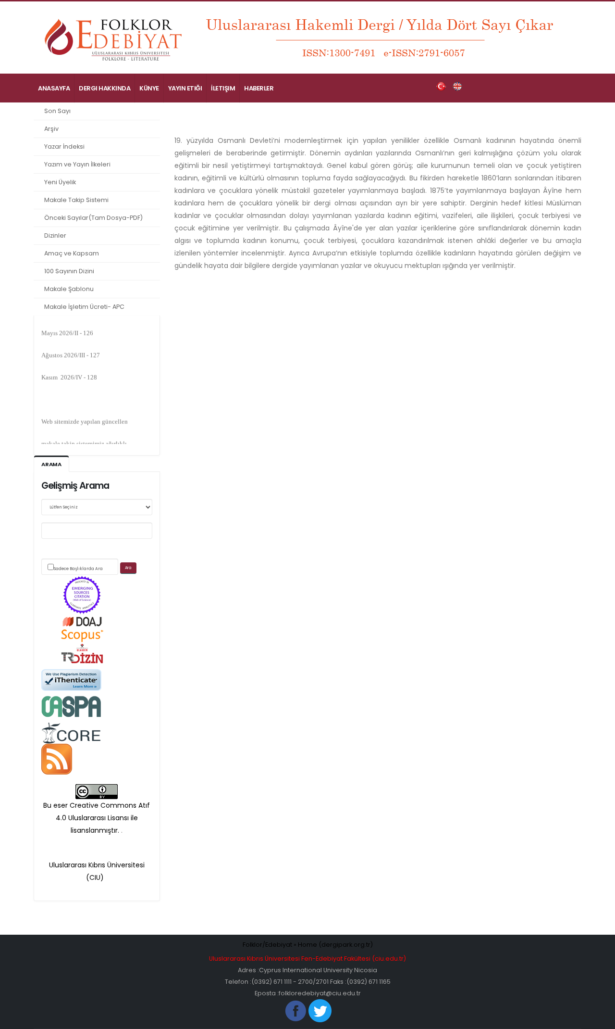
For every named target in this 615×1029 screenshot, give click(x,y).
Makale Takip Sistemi (76, 200)
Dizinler (55, 235)
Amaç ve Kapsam (71, 253)
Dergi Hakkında (104, 88)
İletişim (223, 88)
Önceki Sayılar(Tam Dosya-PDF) (93, 218)
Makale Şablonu (69, 289)
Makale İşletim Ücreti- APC (84, 307)
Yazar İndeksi (64, 146)
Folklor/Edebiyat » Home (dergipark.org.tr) (308, 944)
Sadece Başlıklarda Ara (78, 569)
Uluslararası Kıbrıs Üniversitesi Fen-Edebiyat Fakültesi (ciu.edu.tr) (307, 958)
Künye (149, 88)
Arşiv (51, 129)
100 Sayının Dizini (69, 271)
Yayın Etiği (185, 88)
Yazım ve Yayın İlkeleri (77, 164)
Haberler (258, 88)
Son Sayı (57, 111)
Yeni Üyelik (60, 182)
